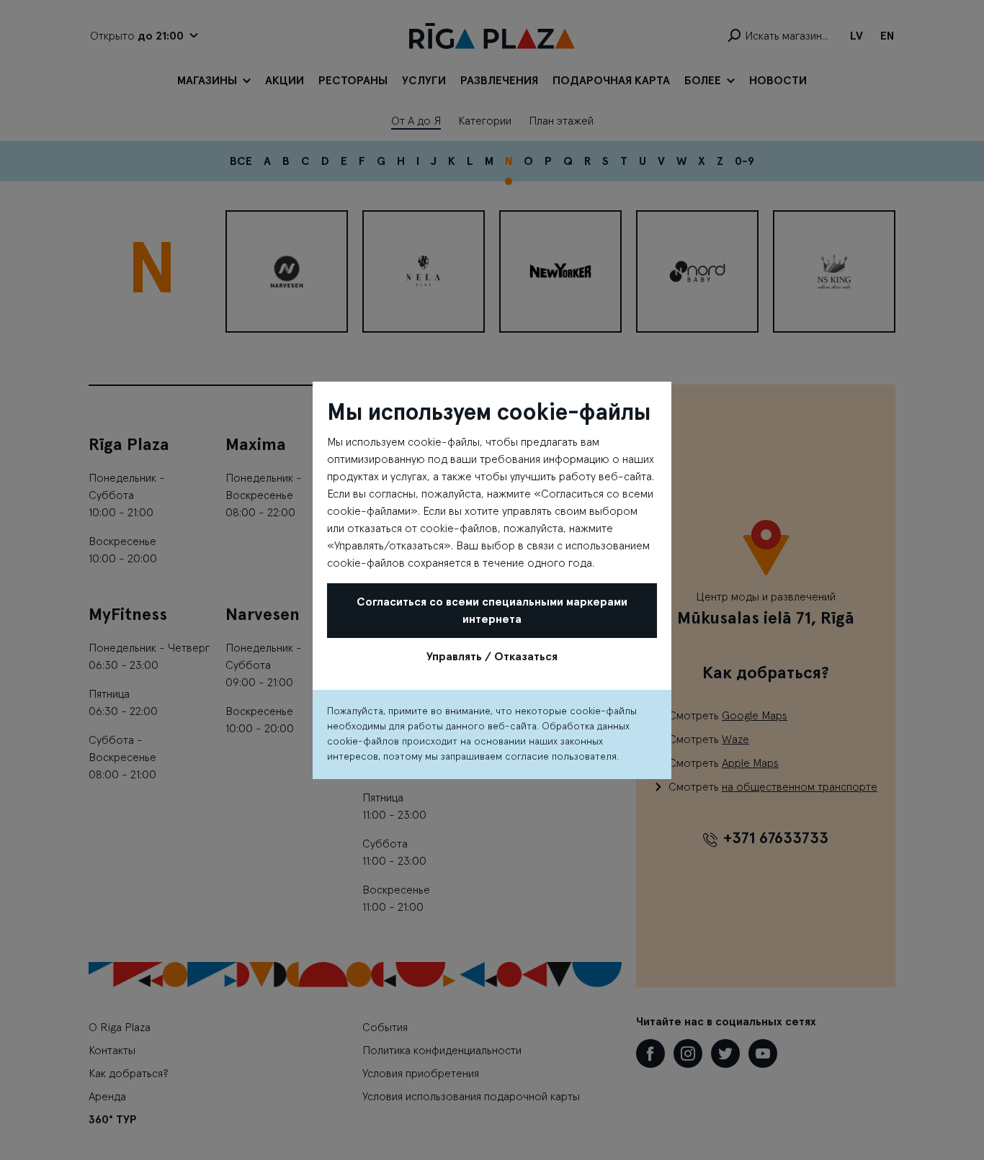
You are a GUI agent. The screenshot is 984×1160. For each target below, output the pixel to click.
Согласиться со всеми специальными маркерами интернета (492, 610)
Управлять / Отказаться (492, 656)
